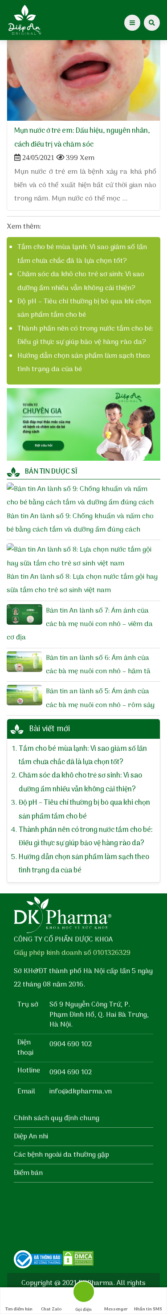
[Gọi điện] (83, 1294)
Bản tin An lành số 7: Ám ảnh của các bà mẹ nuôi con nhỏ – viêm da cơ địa (80, 624)
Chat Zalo (51, 1309)
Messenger (116, 1309)
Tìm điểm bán (19, 1309)
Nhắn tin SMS (148, 1309)
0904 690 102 (70, 1044)
